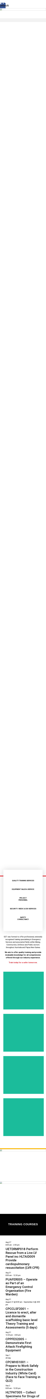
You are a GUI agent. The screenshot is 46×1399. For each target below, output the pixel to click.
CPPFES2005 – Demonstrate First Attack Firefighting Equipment (19, 1344)
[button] (23, 20)
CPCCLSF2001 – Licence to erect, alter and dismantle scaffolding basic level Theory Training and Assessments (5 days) (21, 1318)
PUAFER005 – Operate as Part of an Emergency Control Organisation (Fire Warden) (21, 1287)
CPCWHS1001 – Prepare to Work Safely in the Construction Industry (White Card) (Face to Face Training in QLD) (23, 1371)
